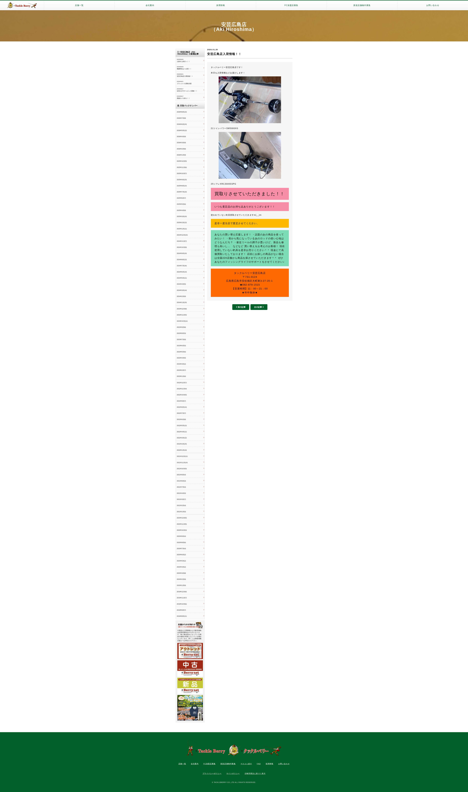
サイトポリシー (233, 773)
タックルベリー (22, 5)
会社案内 (150, 5)
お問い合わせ (432, 5)
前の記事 (242, 307)
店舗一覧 (79, 5)
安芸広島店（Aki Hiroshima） (234, 27)
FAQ (259, 764)
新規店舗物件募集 (362, 5)
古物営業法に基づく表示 (255, 773)
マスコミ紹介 (246, 764)
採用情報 (220, 5)
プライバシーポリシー (212, 773)
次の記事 (258, 307)
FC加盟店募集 (291, 5)
